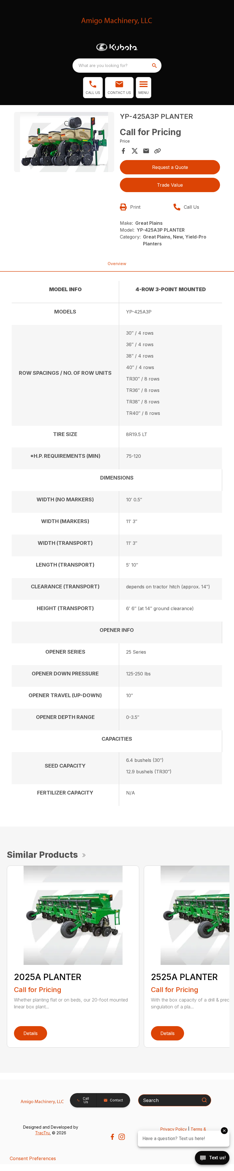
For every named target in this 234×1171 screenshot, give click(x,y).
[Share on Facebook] (123, 150)
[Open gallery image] (64, 142)
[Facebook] (112, 1137)
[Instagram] (121, 1137)
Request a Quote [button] (170, 167)
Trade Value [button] (170, 185)
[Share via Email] (146, 150)
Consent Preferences (33, 1158)
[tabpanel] (64, 143)
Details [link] (30, 1033)
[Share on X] (134, 150)
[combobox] (117, 65)
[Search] (204, 1100)
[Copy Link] (157, 150)
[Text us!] (212, 1158)
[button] (93, 87)
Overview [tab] (117, 263)
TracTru (42, 1132)
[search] (155, 65)
